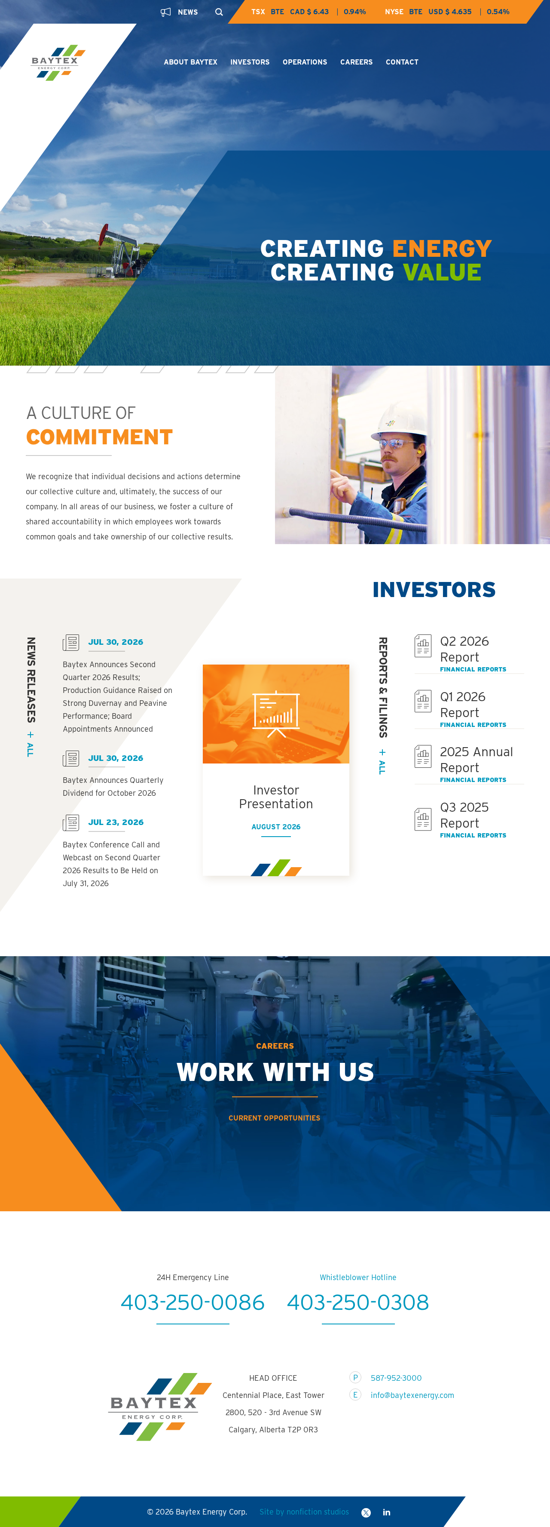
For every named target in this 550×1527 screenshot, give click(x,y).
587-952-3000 (396, 1377)
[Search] (217, 9)
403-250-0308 (358, 1302)
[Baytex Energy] (89, 63)
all (30, 749)
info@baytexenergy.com (407, 1395)
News (188, 12)
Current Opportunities (275, 1118)
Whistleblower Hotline (358, 1277)
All (382, 767)
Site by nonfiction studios (304, 1511)
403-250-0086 (192, 1302)
